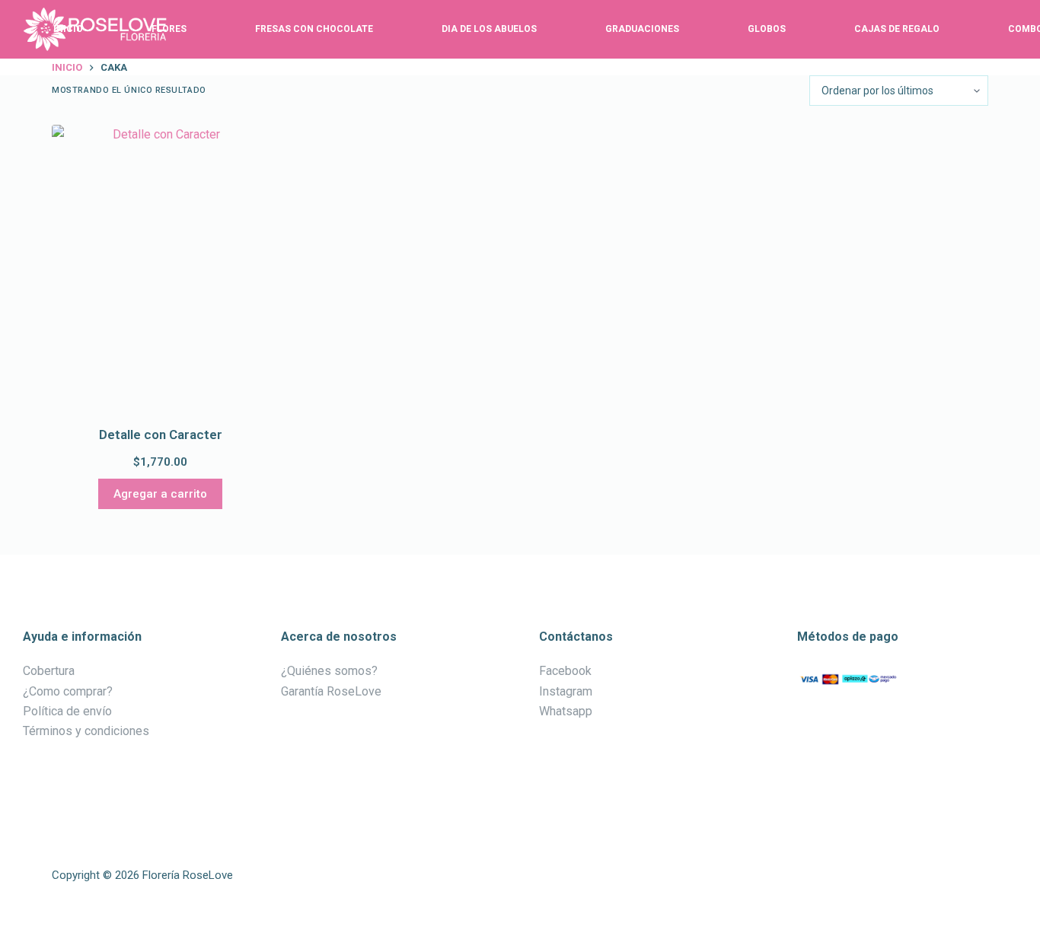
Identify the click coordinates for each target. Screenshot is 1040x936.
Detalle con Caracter (160, 434)
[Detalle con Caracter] (160, 269)
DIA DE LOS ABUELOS (489, 29)
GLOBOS (767, 29)
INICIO (68, 29)
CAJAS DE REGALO (897, 29)
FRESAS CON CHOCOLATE (314, 29)
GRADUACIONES (642, 29)
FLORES (169, 29)
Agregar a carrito (160, 494)
